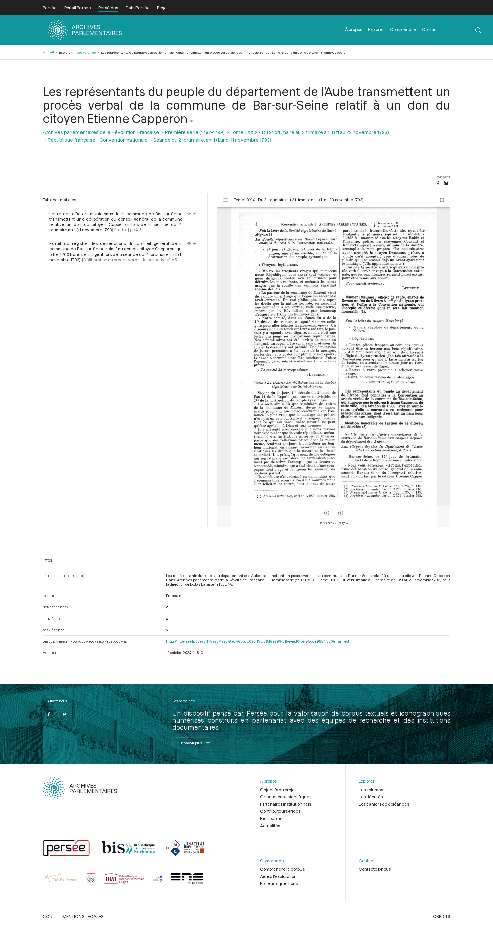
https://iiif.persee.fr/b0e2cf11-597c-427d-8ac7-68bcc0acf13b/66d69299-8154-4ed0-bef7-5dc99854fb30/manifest (257, 641)
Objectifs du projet (278, 789)
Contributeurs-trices (280, 811)
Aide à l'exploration (278, 876)
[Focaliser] (195, 213)
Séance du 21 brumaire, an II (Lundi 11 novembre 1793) (212, 140)
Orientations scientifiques (285, 796)
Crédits (441, 916)
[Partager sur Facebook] (438, 183)
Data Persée (138, 7)
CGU (47, 916)
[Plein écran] (442, 200)
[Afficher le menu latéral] (226, 200)
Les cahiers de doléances (384, 804)
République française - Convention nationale (97, 140)
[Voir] (191, 118)
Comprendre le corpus (282, 869)
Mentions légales (83, 916)
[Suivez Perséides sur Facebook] (49, 714)
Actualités (270, 825)
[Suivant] (341, 513)
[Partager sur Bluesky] (446, 183)
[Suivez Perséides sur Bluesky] (65, 714)
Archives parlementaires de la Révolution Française (101, 132)
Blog (161, 7)
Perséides (108, 7)
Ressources (271, 818)
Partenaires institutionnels (285, 804)
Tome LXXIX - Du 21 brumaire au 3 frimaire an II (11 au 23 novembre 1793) (309, 132)
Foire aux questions (279, 883)
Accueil (48, 52)
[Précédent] (327, 513)
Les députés (371, 796)
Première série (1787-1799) (195, 132)
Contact (430, 29)
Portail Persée (77, 7)
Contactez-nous (375, 869)
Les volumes (86, 52)
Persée (50, 7)
